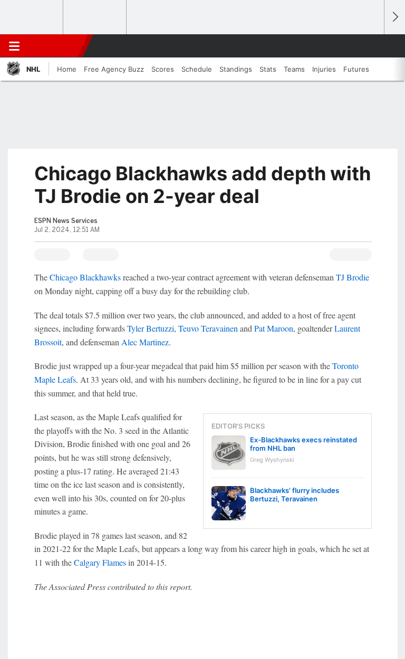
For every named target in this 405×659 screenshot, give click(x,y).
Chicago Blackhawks (85, 277)
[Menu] (14, 45)
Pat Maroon (273, 328)
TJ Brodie (352, 277)
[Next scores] (394, 17)
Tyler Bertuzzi (150, 328)
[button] (370, 45)
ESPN (56, 45)
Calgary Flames (100, 562)
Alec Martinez (145, 341)
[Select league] (32, 17)
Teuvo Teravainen (208, 328)
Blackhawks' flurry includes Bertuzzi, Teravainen (294, 494)
